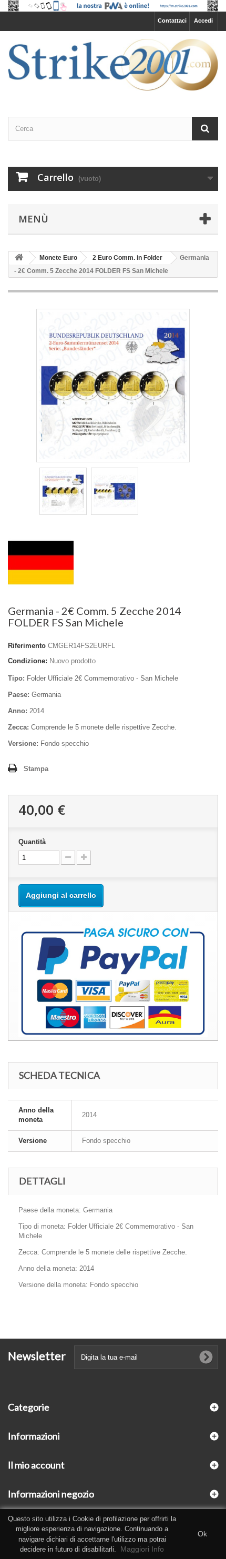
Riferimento (27, 646)
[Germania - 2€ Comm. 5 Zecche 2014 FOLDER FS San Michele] (63, 491)
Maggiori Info (142, 1549)
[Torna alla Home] (19, 258)
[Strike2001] (113, 64)
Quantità (32, 842)
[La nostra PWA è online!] (113, 6)
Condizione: (27, 661)
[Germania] (41, 562)
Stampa (36, 769)
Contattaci (172, 20)
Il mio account (36, 1465)
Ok (202, 1534)
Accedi (203, 20)
